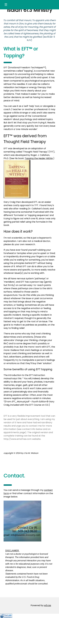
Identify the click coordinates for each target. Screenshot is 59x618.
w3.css (47, 605)
